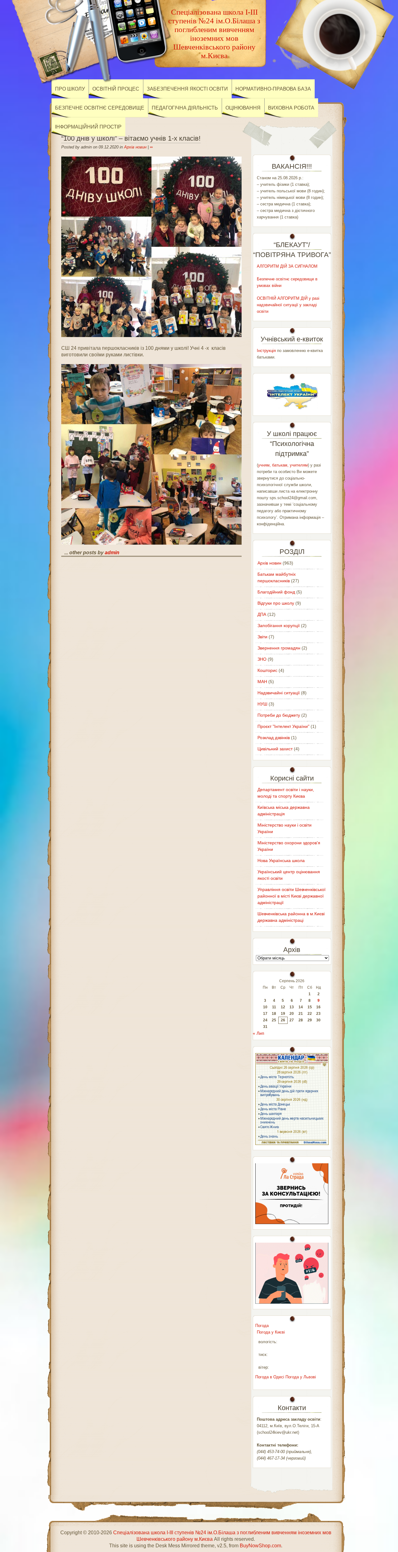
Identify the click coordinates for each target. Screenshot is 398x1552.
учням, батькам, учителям (283, 465)
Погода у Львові (300, 1377)
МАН (262, 681)
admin (112, 552)
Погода (262, 1325)
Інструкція (266, 350)
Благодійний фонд (276, 591)
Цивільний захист (275, 748)
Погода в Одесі (269, 1377)
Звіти (262, 636)
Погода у (271, 1332)
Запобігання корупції (278, 625)
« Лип (258, 1033)
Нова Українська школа (281, 860)
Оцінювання (243, 107)
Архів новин (135, 147)
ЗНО (261, 659)
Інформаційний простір (88, 126)
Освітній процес (115, 88)
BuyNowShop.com (260, 1545)
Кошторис (267, 670)
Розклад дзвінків (273, 737)
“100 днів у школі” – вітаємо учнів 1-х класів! (131, 138)
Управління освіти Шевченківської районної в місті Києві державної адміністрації (291, 896)
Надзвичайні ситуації (278, 692)
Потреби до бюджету (278, 715)
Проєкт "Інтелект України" (283, 726)
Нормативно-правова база (273, 88)
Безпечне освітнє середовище (99, 107)
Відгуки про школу (275, 603)
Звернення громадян (278, 647)
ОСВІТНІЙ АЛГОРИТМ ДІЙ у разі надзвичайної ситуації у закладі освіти (288, 305)
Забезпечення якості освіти (187, 88)
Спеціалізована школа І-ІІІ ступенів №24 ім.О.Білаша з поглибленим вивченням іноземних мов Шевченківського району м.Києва (214, 34)
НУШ (262, 703)
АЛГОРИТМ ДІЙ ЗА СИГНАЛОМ (287, 266)
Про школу (70, 88)
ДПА (261, 614)
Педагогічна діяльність (185, 107)
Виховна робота (291, 107)
